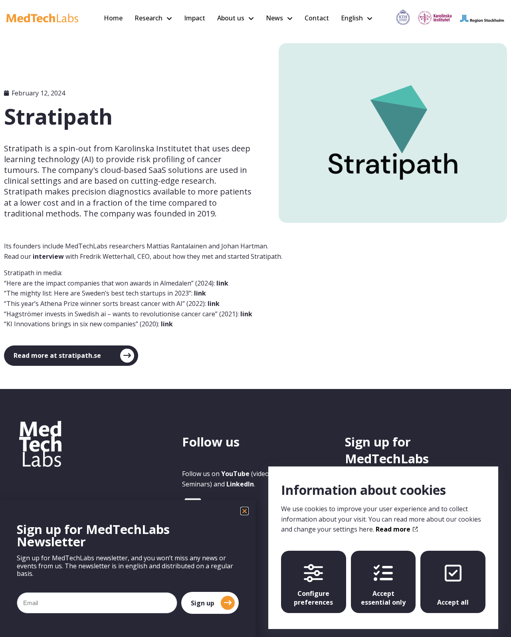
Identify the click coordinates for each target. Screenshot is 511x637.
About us (230, 18)
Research (148, 18)
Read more (394, 529)
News (274, 18)
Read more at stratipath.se (57, 355)
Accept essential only (383, 598)
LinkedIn (240, 484)
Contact (317, 18)
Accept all (453, 602)
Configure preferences (313, 598)
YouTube (235, 473)
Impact (194, 18)
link (222, 283)
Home (113, 18)
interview (48, 256)
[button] (245, 511)
